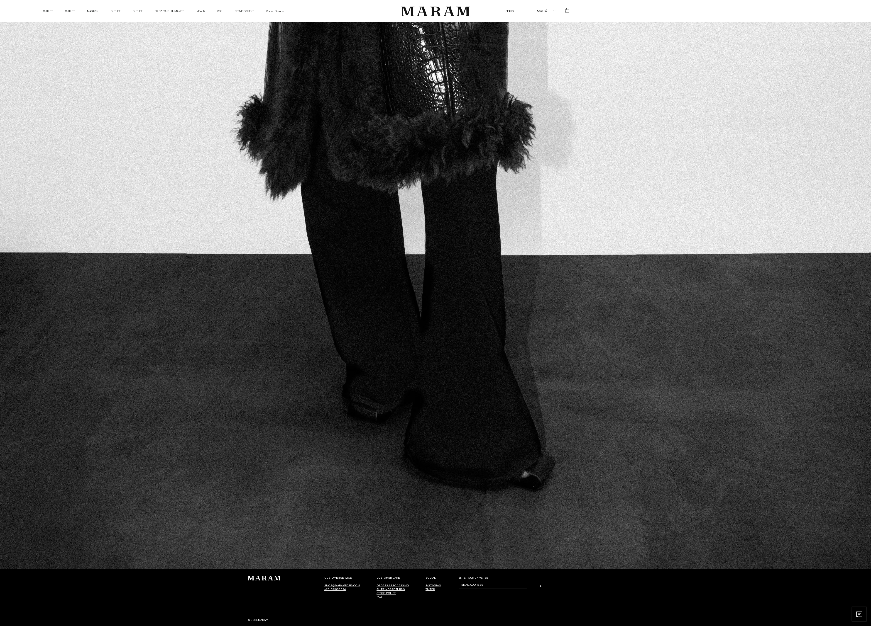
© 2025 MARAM (258, 619)
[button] (546, 11)
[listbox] (546, 11)
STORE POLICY (386, 593)
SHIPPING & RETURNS (391, 589)
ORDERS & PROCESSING (393, 585)
